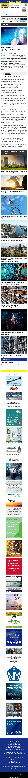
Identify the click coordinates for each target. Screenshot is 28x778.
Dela (3, 74)
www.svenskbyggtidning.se (14, 744)
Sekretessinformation (14, 777)
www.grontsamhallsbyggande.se (14, 747)
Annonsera (18, 1)
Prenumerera (12, 1)
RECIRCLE (4, 55)
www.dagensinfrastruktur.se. (14, 746)
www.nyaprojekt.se (14, 743)
